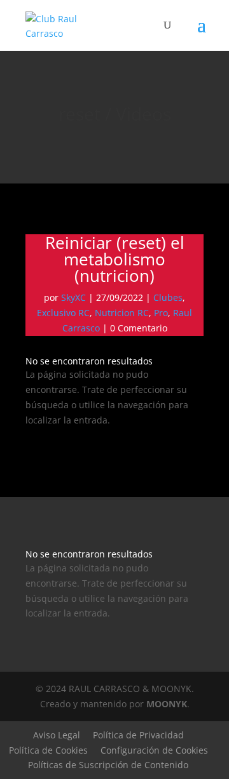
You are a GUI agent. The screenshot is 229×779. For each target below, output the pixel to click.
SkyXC (73, 297)
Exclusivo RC (63, 313)
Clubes (168, 297)
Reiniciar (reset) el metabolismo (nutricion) (114, 259)
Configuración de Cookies (154, 750)
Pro (161, 313)
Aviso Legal (56, 735)
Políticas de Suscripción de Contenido (108, 765)
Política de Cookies (48, 750)
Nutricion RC (122, 313)
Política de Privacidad (138, 735)
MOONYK (166, 704)
